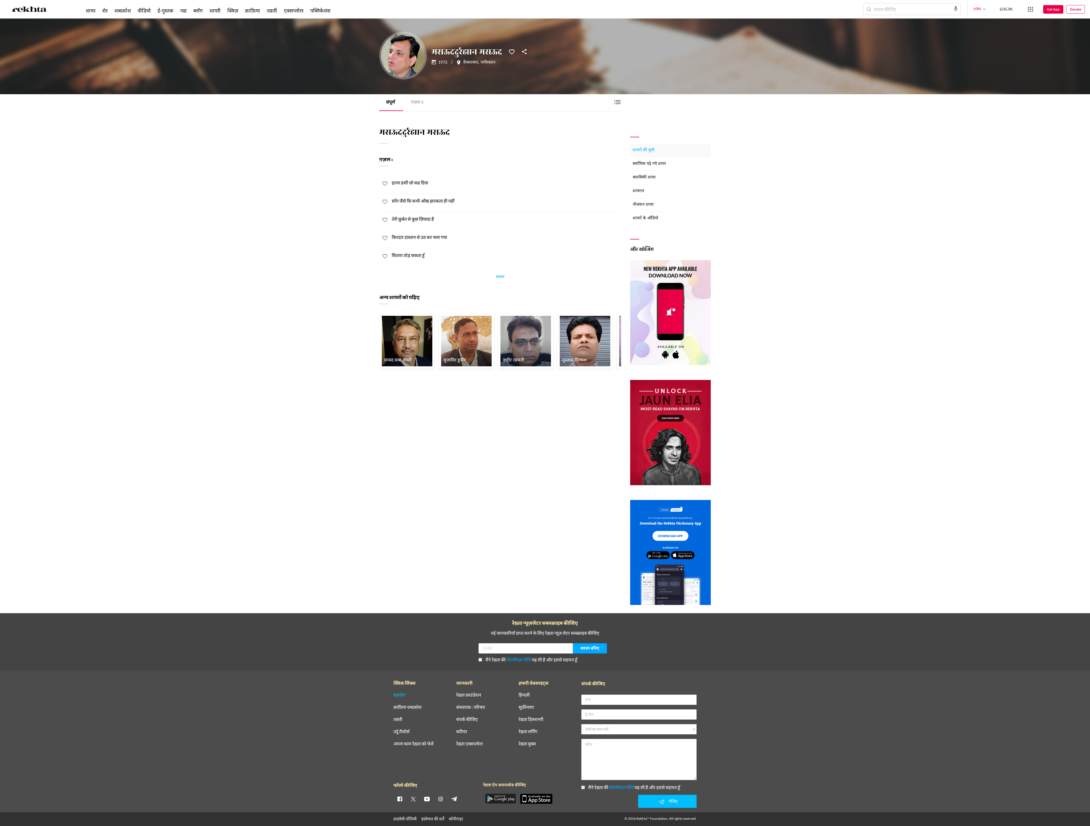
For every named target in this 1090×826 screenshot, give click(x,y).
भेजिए (673, 801)
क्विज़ (232, 10)
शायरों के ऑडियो (645, 218)
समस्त (500, 277)
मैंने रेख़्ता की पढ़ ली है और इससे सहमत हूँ (531, 659)
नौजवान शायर (643, 204)
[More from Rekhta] (1030, 9)
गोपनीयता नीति (518, 659)
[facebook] (399, 798)
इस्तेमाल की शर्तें (432, 818)
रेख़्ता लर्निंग (528, 731)
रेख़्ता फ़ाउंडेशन (468, 695)
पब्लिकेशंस (320, 10)
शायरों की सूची (644, 150)
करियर (461, 731)
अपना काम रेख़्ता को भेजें (413, 743)
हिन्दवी (524, 695)
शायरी (215, 10)
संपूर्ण (390, 102)
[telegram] (454, 798)
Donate (1075, 9)
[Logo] (29, 10)
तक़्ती (272, 10)
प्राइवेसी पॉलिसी (405, 818)
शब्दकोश (122, 10)
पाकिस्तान (488, 63)
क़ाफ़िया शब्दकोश (407, 707)
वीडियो (144, 10)
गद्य (183, 10)
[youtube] (426, 798)
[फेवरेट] (512, 51)
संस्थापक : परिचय (470, 707)
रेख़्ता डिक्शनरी (531, 719)
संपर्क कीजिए (467, 719)
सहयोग (399, 695)
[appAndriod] (500, 799)
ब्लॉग (198, 10)
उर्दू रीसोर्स (401, 731)
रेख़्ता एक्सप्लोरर (469, 743)
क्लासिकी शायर (644, 177)
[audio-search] (956, 9)
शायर (90, 10)
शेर (105, 10)
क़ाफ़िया (252, 10)
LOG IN (1006, 9)
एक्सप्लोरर (293, 10)
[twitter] (413, 798)
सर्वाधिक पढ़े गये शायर (649, 164)
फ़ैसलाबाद (470, 63)
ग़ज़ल (417, 102)
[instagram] (440, 798)
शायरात (638, 191)
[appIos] (536, 799)
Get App (1053, 9)
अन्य (341, 10)
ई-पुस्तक (165, 10)
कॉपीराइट (456, 818)
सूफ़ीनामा (526, 707)
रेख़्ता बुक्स (527, 743)
